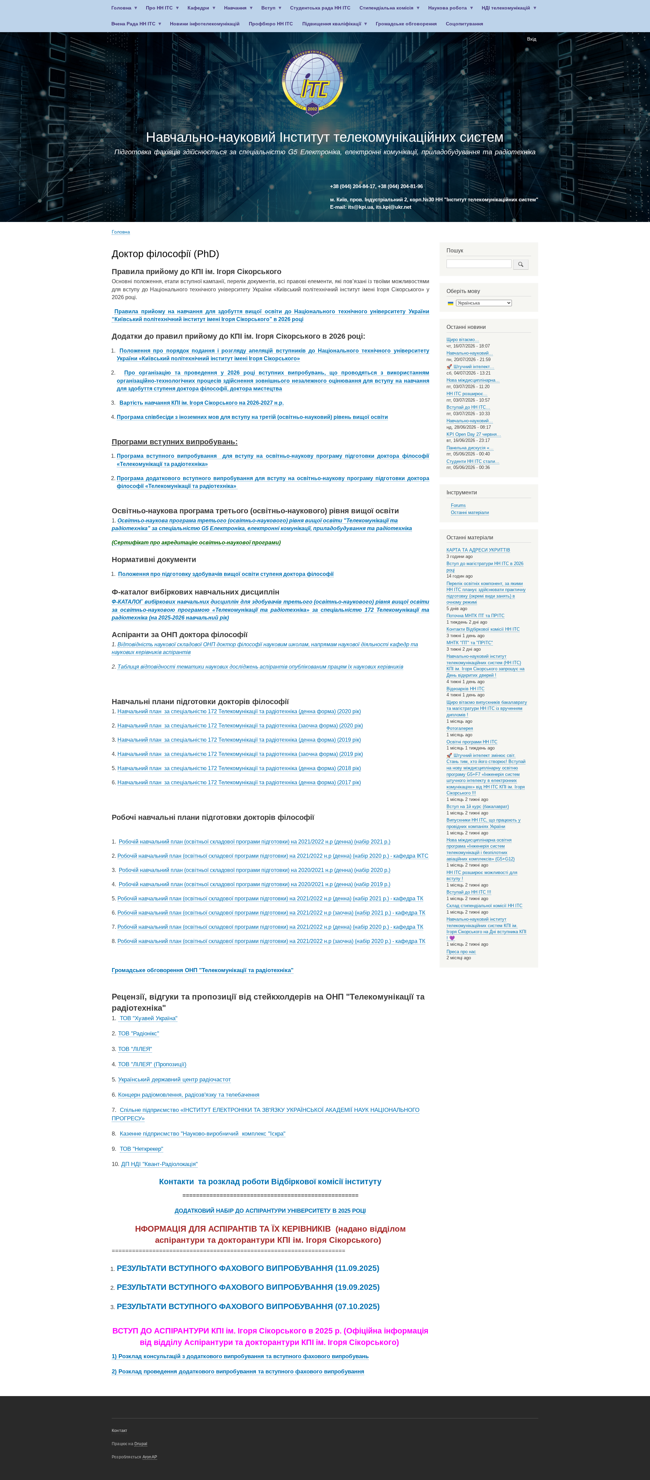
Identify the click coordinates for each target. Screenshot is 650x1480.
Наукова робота (445, 10)
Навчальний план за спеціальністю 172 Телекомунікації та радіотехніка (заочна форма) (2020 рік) (240, 725)
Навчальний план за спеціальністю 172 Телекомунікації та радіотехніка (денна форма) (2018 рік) (239, 768)
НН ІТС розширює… (467, 393)
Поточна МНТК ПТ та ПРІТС (475, 615)
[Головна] (312, 85)
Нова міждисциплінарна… (473, 380)
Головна (119, 10)
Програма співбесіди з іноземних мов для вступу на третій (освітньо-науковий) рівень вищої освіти (252, 417)
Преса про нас (461, 951)
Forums (458, 505)
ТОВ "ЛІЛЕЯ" (135, 1049)
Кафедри (196, 10)
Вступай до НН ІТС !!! (469, 892)
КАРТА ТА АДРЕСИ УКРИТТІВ (478, 550)
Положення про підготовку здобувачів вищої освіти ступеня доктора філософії (226, 574)
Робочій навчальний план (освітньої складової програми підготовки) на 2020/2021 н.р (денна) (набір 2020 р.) (254, 870)
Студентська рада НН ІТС (320, 7)
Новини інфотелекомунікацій (205, 23)
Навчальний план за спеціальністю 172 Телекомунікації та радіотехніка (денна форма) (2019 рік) (239, 740)
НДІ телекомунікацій (503, 10)
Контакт (119, 1430)
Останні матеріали (470, 512)
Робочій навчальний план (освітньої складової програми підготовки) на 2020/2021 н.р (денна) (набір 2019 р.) (254, 884)
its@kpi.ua (360, 207)
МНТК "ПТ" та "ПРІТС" (470, 642)
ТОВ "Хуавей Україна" (147, 1018)
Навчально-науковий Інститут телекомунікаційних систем (325, 137)
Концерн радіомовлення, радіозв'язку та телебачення (188, 1095)
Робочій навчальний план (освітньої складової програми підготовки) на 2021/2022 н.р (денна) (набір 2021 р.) (254, 842)
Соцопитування (464, 23)
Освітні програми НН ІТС (472, 741)
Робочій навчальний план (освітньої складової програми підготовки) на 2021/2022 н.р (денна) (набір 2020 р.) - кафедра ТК (270, 927)
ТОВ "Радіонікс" (138, 1033)
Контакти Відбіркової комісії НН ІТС (483, 629)
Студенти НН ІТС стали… (473, 461)
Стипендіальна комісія (384, 10)
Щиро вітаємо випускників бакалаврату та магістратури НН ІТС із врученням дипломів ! (487, 708)
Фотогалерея (460, 728)
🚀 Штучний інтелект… (470, 366)
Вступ (266, 10)
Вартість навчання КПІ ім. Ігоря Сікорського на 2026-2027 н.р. (202, 403)
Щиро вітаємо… (463, 339)
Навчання (233, 10)
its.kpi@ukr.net (393, 207)
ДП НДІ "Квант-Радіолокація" (159, 1164)
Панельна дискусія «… (470, 447)
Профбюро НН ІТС (271, 23)
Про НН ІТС (157, 10)
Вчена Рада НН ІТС (131, 26)
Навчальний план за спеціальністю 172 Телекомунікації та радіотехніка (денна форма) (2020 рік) (239, 711)
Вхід (531, 39)
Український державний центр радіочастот (174, 1079)
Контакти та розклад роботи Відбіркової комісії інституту (270, 1181)
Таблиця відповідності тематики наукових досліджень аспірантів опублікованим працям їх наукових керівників (260, 667)
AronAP (150, 1457)
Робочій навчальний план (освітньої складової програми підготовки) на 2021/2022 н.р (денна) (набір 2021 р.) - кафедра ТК (270, 898)
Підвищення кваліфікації (329, 26)
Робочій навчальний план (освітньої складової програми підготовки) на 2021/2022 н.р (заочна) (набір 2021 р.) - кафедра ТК (271, 913)
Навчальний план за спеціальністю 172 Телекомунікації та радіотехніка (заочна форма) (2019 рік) (240, 754)
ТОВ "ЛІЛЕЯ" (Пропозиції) (152, 1064)
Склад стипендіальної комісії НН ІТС (484, 905)
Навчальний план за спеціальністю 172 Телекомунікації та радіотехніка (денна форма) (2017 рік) (239, 782)
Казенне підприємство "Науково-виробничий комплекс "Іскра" (202, 1133)
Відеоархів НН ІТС (465, 688)
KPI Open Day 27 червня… (474, 434)
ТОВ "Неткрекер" (141, 1149)
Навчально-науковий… (470, 353)
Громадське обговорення (406, 23)
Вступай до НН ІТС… (468, 407)
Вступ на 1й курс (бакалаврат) (478, 806)
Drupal (140, 1443)
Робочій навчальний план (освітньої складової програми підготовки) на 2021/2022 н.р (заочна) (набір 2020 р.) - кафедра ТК (271, 941)
